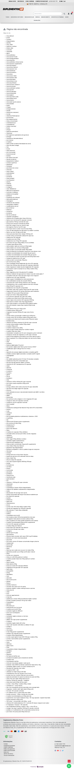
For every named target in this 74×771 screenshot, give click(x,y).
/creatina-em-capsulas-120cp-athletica (16, 432)
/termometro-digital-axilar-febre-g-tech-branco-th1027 (21, 347)
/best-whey (9, 569)
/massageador (10, 355)
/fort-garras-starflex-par (13, 656)
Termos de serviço (8, 753)
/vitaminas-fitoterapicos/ (13, 116)
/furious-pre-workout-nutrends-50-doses (17, 223)
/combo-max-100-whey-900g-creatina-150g (18, 506)
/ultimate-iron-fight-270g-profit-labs (16, 671)
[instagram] (60, 750)
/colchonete (9, 470)
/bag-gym (9, 654)
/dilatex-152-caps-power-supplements (16, 619)
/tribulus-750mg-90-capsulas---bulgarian (17, 680)
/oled (7, 341)
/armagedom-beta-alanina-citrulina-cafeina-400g (19, 519)
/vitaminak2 (9, 484)
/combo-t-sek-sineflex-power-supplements (18, 638)
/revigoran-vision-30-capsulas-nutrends (17, 400)
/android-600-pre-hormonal (14, 607)
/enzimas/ (9, 185)
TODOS (7, 17)
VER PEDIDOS (20, 1)
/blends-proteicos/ (11, 159)
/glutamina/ (9, 164)
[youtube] (58, 750)
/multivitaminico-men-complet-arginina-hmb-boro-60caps (22, 284)
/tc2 (7, 480)
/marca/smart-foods (11, 56)
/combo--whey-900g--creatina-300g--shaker (18, 684)
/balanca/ (8, 209)
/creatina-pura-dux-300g (13, 239)
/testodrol (9, 393)
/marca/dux (9, 74)
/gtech (8, 53)
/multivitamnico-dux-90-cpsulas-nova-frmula (18, 673)
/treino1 (8, 468)
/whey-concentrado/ (12, 121)
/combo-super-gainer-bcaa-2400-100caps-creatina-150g (22, 637)
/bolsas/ (8, 155)
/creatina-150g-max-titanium (14, 525)
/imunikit (8, 385)
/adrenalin (9, 578)
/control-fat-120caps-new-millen (15, 529)
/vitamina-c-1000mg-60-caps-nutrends (17, 482)
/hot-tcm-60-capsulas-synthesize (15, 524)
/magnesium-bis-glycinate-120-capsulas (17, 567)
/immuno (8, 390)
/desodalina (9, 574)
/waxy (8, 642)
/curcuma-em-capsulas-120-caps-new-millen (18, 296)
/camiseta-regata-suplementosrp (15, 440)
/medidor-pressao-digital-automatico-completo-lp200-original (23, 354)
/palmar (8, 581)
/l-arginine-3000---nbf (12, 670)
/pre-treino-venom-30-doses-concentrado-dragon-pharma (22, 541)
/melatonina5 (9, 543)
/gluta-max (9, 501)
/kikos (8, 406)
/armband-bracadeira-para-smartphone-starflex (19, 658)
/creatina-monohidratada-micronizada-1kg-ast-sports (20, 253)
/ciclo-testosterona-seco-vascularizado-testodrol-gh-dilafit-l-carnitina (25, 392)
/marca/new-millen (11, 76)
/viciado (8, 414)
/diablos (8, 560)
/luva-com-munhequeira (13, 612)
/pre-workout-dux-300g (13, 261)
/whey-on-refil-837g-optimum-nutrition (17, 557)
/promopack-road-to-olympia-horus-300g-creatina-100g (21, 268)
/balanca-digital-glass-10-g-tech (15, 345)
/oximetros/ (9, 211)
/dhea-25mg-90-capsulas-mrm (14, 286)
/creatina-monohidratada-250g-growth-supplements (20, 522)
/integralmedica (10, 41)
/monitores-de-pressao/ (12, 202)
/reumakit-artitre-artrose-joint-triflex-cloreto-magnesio (21, 433)
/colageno (9, 531)
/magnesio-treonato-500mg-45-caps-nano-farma (20, 312)
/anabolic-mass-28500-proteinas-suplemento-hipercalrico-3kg (23, 664)
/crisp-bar (9, 597)
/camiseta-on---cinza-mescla (14, 685)
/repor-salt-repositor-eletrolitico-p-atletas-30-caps (20, 625)
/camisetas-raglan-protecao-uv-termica (17, 616)
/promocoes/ (9, 117)
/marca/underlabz (11, 91)
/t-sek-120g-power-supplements (15, 631)
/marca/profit (10, 89)
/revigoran (9, 618)
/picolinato (9, 472)
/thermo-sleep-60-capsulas (13, 459)
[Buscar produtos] (64, 14)
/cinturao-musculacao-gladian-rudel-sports (18, 663)
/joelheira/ (9, 195)
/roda (7, 411)
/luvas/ (8, 149)
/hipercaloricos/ (10, 150)
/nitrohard (9, 451)
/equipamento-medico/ (12, 161)
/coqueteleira (9, 602)
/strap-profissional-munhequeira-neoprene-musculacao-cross (23, 251)
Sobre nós (6, 752)
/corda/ (8, 114)
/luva (7, 593)
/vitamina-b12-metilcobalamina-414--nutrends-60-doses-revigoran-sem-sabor (27, 703)
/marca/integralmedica (12, 58)
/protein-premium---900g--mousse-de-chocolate (19, 694)
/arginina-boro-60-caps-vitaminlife (15, 277)
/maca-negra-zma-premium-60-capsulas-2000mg (20, 300)
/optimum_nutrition (11, 46)
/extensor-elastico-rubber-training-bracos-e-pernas (20, 588)
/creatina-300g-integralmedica (14, 635)
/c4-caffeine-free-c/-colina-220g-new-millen (18, 692)
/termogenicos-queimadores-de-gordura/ (17, 135)
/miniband (9, 413)
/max (7, 380)
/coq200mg (9, 418)
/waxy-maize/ (10, 171)
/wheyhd (8, 512)
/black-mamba (10, 562)
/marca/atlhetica (10, 55)
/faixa (7, 430)
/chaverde (9, 369)
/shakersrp (9, 499)
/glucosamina (10, 534)
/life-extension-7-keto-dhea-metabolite (17, 510)
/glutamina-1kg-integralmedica (14, 447)
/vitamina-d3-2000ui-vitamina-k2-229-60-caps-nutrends (21, 322)
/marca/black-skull (11, 98)
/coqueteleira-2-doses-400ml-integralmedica (18, 487)
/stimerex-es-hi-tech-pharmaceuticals (16, 538)
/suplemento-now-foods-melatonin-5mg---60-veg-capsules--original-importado (28, 697)
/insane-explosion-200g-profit (14, 699)
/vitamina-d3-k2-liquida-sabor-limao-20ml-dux (18, 218)
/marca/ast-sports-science (13, 102)
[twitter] (63, 750)
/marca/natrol (10, 100)
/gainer (8, 374)
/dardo (8, 340)
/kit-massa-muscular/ (12, 157)
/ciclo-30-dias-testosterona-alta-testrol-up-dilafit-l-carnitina (22, 230)
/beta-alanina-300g (11, 564)
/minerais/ (9, 169)
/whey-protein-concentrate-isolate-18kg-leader (19, 249)
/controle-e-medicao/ (12, 192)
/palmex (8, 652)
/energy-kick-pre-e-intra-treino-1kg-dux (17, 454)
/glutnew (8, 604)
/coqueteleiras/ (10, 124)
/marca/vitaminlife (11, 93)
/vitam (8, 366)
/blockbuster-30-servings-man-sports (16, 492)
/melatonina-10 (10, 425)
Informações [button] (7, 741)
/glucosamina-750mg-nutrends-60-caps (17, 221)
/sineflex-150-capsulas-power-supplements (18, 633)
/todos (8, 105)
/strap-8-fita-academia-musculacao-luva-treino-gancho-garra (23, 336)
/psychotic (9, 539)
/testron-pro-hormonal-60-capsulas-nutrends (19, 220)
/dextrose (8, 644)
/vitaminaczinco (10, 503)
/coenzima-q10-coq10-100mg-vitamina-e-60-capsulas (21, 282)
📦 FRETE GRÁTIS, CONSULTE (37, 4)
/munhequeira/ (10, 180)
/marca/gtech (10, 95)
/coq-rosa (9, 640)
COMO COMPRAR (29, 1)
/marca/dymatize (10, 79)
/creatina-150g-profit (12, 326)
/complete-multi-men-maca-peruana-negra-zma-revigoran (22, 275)
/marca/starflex (10, 60)
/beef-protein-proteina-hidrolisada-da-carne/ (18, 143)
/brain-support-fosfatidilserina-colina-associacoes (20, 279)
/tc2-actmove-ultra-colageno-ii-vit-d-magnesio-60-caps (21, 399)
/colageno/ (9, 187)
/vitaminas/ (9, 133)
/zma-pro (8, 628)
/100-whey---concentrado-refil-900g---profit (18, 701)
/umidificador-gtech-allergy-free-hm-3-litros (18, 348)
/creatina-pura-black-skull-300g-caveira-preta (19, 298)
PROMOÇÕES (37, 20)
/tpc (7, 420)
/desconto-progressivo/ (12, 190)
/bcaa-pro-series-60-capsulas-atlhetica (17, 565)
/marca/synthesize (11, 83)
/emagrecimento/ (11, 109)
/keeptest (8, 614)
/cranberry (9, 371)
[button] (68, 13)
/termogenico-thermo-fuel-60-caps (16, 227)
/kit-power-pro (10, 605)
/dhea (7, 553)
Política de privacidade (9, 750)
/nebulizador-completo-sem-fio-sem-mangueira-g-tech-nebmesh (24, 333)
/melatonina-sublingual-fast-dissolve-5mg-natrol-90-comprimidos (24, 407)
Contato (6, 744)
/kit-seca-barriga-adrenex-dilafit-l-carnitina (18, 362)
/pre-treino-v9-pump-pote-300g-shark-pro (18, 711)
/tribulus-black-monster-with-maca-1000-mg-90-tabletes (22, 536)
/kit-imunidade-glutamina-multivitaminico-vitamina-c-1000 (22, 416)
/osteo (8, 491)
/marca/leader (10, 103)
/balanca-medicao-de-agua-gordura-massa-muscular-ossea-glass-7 (25, 274)
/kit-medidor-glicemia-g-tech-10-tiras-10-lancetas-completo (22, 359)
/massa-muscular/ (11, 126)
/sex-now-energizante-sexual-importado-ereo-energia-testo (22, 687)
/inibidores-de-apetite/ (12, 194)
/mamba (8, 453)
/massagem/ (9, 201)
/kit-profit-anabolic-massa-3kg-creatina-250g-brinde (20, 305)
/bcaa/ (8, 128)
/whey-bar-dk (10, 590)
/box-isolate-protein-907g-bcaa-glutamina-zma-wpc (20, 517)
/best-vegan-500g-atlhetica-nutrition (16, 439)
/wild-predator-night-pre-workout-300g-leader (19, 246)
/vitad (7, 592)
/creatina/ (9, 142)
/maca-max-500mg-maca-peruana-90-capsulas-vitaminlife (22, 265)
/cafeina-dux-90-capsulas (13, 237)
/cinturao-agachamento (12, 595)
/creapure (9, 621)
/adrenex (8, 367)
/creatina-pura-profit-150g (13, 609)
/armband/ (9, 176)
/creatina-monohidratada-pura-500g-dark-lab (18, 696)
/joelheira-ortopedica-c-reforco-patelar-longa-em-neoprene (22, 449)
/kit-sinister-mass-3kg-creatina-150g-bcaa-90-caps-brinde (22, 289)
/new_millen (9, 44)
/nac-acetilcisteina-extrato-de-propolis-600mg (19, 281)
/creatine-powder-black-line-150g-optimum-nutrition (20, 559)
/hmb (7, 647)
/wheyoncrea (10, 475)
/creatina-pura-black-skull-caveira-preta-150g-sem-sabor (22, 319)
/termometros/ (10, 208)
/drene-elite (9, 545)
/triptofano (9, 486)
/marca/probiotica (11, 65)
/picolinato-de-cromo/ (12, 168)
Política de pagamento (9, 749)
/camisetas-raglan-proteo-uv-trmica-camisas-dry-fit (20, 666)
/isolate (8, 463)
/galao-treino (9, 645)
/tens (7, 357)
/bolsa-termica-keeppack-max (14, 442)
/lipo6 (7, 548)
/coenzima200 (10, 426)
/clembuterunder (11, 477)
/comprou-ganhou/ (11, 162)
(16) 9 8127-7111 (53, 1)
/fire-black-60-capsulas (12, 496)
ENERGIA (37, 17)
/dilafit (8, 395)
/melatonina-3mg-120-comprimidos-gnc (17, 360)
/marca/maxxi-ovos (11, 81)
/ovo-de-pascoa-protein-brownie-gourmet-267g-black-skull (22, 256)
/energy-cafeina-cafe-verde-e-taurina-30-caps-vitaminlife (22, 387)
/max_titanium (10, 36)
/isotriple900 (9, 571)
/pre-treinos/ (9, 140)
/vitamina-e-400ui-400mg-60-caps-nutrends (18, 381)
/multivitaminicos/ (11, 122)
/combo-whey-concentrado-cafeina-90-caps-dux (20, 235)
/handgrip (9, 651)
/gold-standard (10, 479)
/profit (8, 37)
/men (7, 576)
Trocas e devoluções (9, 755)
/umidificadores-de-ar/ (12, 206)
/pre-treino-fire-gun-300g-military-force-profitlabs (20, 242)
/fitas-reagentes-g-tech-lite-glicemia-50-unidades (19, 272)
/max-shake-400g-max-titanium (15, 446)
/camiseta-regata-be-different (14, 611)
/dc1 (7, 350)
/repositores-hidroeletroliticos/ (14, 138)
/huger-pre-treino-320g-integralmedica (17, 294)
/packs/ (8, 182)
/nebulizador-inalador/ (12, 204)
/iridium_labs (9, 48)
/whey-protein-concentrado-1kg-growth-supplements (21, 444)
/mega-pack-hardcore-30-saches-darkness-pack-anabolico (22, 291)
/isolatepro (9, 378)
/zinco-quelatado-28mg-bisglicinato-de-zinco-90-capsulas (22, 263)
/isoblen (8, 498)
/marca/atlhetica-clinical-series (14, 62)
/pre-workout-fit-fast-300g (13, 423)
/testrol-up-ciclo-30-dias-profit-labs (16, 232)
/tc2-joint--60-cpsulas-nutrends (15, 691)
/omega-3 (9, 626)
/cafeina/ (8, 183)
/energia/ (8, 136)
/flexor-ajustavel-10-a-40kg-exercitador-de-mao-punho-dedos (23, 338)
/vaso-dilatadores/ (11, 188)
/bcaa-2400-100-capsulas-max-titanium (17, 527)
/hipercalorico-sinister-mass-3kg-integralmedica (19, 301)
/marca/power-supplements (14, 63)
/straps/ (8, 129)
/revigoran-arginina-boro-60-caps (15, 258)
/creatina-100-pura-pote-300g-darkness (17, 293)
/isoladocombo (10, 321)
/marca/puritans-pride (12, 96)
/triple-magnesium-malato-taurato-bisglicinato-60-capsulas (22, 267)
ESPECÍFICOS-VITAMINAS (57, 17)
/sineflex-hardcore (11, 585)
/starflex (8, 43)
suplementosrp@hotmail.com (63, 745)
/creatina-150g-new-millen (13, 331)
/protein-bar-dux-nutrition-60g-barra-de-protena (19, 675)
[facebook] (56, 750)
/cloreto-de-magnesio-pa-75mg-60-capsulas (18, 508)
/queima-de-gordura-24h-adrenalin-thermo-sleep (19, 456)
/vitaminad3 (9, 437)
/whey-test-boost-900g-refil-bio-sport (16, 682)
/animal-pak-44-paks (12, 532)
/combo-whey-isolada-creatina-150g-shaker (18, 324)
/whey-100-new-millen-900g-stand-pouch (17, 678)
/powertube (9, 397)
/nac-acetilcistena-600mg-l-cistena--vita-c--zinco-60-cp (21, 706)
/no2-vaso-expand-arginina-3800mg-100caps (18, 461)
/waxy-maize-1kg (11, 458)
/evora (8, 505)
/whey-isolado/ (10, 178)
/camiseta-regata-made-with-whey (15, 623)
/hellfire (8, 513)
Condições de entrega (9, 745)
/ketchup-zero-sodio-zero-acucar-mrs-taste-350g (20, 550)
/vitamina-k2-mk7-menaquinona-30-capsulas (18, 364)
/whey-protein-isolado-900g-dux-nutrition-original (20, 329)
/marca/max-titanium (12, 67)
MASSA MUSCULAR (29, 17)
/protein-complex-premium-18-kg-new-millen (18, 600)
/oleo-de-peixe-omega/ (12, 145)
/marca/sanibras (10, 70)
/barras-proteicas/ (11, 215)
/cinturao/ (9, 175)
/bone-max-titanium (11, 428)
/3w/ (7, 147)
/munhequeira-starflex (12, 661)
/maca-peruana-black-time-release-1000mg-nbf (19, 234)
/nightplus (9, 435)
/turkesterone (10, 465)
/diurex (8, 307)
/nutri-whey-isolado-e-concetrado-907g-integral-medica (21, 303)
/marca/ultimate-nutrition (13, 88)
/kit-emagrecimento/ (11, 119)
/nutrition (8, 39)
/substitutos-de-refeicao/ (13, 197)
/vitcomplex (9, 630)
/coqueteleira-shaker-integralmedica (16, 649)
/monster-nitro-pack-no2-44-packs (16, 586)
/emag (8, 572)
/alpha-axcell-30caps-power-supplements (17, 421)
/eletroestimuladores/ (12, 199)
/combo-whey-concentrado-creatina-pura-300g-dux (20, 315)
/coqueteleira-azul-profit (13, 515)
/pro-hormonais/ (10, 152)
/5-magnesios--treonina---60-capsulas (17, 704)
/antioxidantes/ (10, 173)
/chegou (8, 107)
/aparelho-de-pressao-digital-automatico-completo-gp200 (22, 352)
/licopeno (8, 373)
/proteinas (9, 213)
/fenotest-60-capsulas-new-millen (15, 668)
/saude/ (8, 110)
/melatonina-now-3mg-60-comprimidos (17, 288)
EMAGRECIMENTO (45, 17)
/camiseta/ (9, 166)
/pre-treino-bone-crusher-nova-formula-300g (19, 228)
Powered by (33, 766)
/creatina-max (10, 659)
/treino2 (8, 409)
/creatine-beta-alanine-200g (14, 244)
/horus (8, 376)
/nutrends (9, 50)
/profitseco (9, 473)
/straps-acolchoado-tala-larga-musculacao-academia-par (22, 494)
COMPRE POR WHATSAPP (41, 1)
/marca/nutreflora (11, 72)
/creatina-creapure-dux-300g (14, 327)
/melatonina (9, 270)
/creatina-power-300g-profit (14, 310)
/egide (8, 314)
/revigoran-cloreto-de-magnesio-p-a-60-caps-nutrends (21, 334)
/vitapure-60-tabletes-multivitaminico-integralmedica (20, 489)
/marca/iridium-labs (11, 77)
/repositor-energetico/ (12, 216)
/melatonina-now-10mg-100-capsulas (16, 241)
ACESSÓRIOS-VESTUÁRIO (17, 17)
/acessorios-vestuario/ (12, 112)
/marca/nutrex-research (13, 84)
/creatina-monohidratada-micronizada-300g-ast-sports (21, 255)
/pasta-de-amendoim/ (12, 131)
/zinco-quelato (10, 404)
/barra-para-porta (11, 579)
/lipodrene (9, 546)
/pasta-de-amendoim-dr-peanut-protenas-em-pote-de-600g (22, 677)
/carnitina (8, 466)
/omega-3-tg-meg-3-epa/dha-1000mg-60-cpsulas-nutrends (22, 708)
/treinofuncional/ (10, 154)
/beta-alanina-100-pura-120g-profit (16, 308)
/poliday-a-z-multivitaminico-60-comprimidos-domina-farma (22, 710)
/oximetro (9, 343)
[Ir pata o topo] (69, 761)
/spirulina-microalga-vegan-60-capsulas (17, 388)
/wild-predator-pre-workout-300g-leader (17, 248)
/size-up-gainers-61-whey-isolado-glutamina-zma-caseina (22, 520)
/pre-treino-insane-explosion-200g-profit (17, 383)
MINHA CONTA (12, 1)
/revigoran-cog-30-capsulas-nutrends (16, 402)
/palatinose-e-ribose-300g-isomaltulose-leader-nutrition (21, 598)
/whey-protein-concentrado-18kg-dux (16, 260)
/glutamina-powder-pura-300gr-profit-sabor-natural (20, 552)
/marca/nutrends (11, 86)
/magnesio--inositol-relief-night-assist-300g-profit (19, 689)
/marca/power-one (11, 69)
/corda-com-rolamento (12, 555)
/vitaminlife (9, 51)
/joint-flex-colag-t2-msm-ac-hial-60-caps (17, 225)
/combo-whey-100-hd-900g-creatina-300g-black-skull (21, 317)
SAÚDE (66, 17)
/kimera (8, 583)
